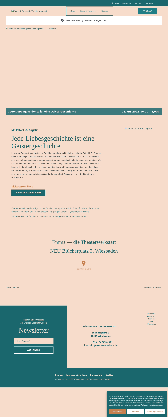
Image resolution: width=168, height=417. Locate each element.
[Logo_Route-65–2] (152, 343)
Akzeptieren (117, 412)
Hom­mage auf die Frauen (151, 287)
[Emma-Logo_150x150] (29, 11)
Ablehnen (135, 412)
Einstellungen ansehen (155, 412)
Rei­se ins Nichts (13, 287)
